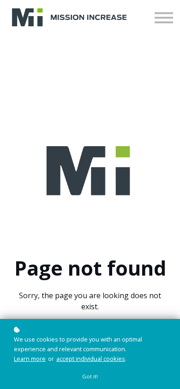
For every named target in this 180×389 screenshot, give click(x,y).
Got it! (90, 376)
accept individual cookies (90, 358)
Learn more (30, 358)
